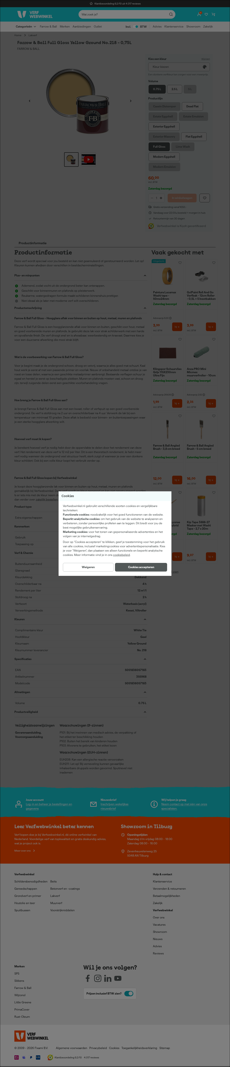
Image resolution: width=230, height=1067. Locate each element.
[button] (141, 567)
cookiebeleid (121, 554)
